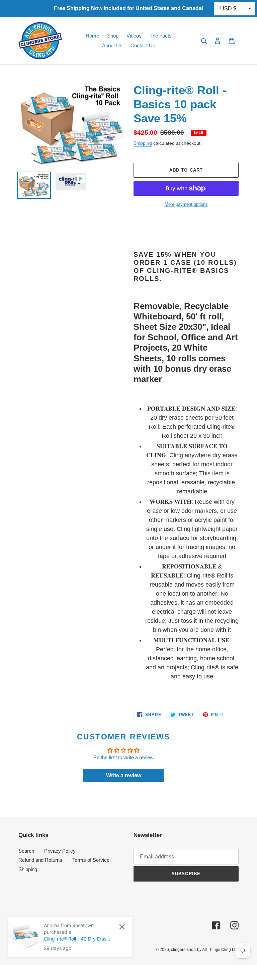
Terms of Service (90, 860)
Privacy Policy (60, 851)
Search (26, 851)
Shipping (143, 143)
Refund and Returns (40, 860)
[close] (121, 926)
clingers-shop (183, 949)
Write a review (123, 775)
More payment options (186, 204)
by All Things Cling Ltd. (218, 949)
